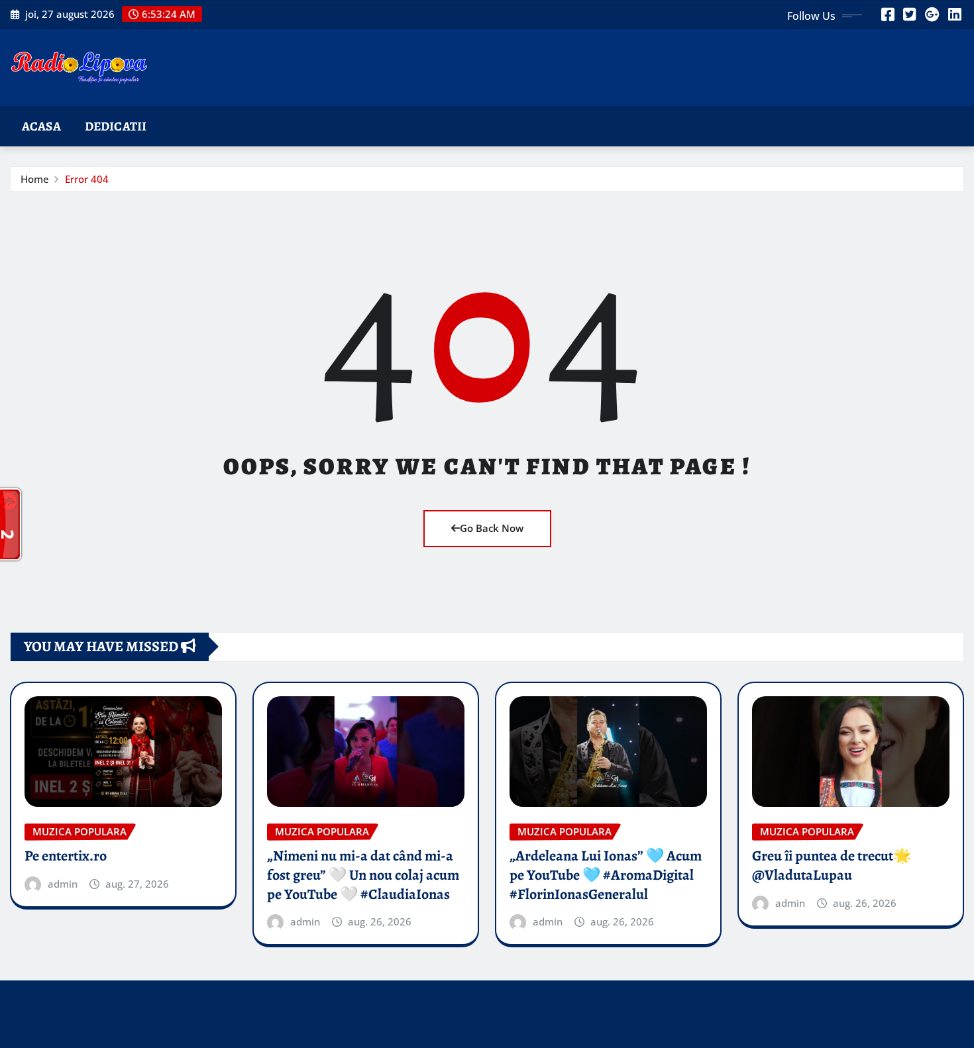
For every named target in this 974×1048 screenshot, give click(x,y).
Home (35, 178)
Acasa (41, 126)
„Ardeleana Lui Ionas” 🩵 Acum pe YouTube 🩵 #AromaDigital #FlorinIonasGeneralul (606, 875)
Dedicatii (115, 126)
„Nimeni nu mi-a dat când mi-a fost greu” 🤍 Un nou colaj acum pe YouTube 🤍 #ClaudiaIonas (363, 875)
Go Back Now (491, 528)
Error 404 (87, 178)
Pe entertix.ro (66, 856)
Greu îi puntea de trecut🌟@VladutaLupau (831, 865)
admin (63, 883)
